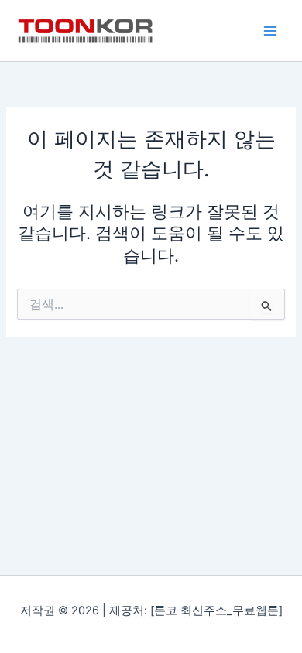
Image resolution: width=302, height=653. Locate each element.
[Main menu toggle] (270, 31)
